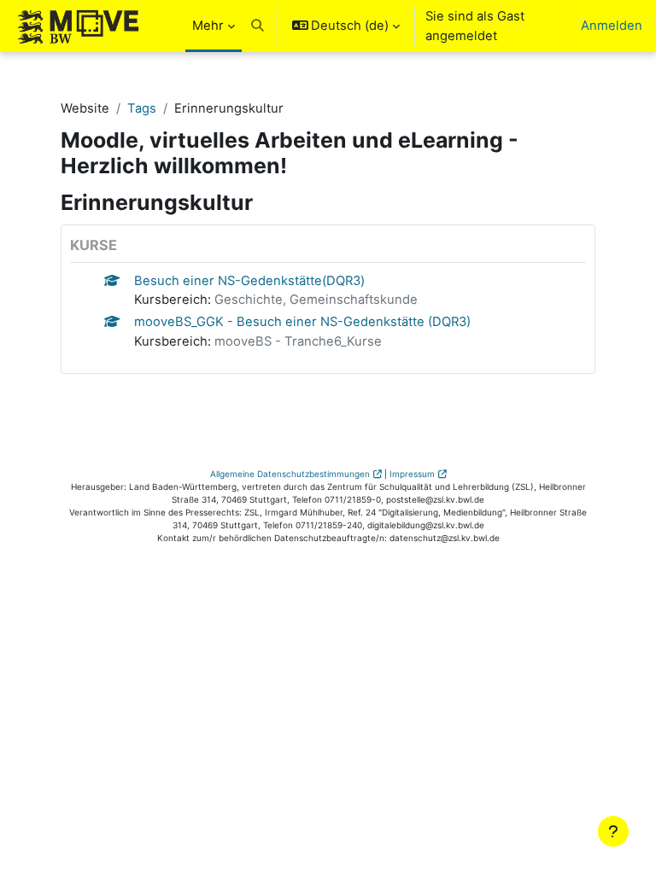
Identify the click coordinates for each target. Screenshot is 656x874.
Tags (141, 108)
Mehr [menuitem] (208, 25)
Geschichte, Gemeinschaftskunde (316, 299)
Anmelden (611, 25)
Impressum (412, 474)
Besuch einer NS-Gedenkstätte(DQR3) (249, 280)
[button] (257, 26)
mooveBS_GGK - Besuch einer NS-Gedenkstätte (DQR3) (302, 321)
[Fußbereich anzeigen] (613, 831)
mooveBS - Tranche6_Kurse (298, 341)
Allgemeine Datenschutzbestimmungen (290, 474)
